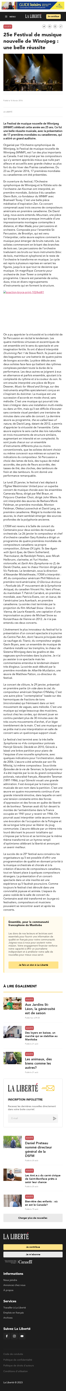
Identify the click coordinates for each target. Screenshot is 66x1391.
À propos (8, 1290)
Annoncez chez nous (14, 1285)
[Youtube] (22, 1339)
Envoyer (52, 1118)
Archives (8, 1318)
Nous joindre (10, 1280)
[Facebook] (6, 1339)
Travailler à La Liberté (14, 1308)
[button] (6, 16)
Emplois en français (13, 1313)
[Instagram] (14, 1339)
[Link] (61, 26)
